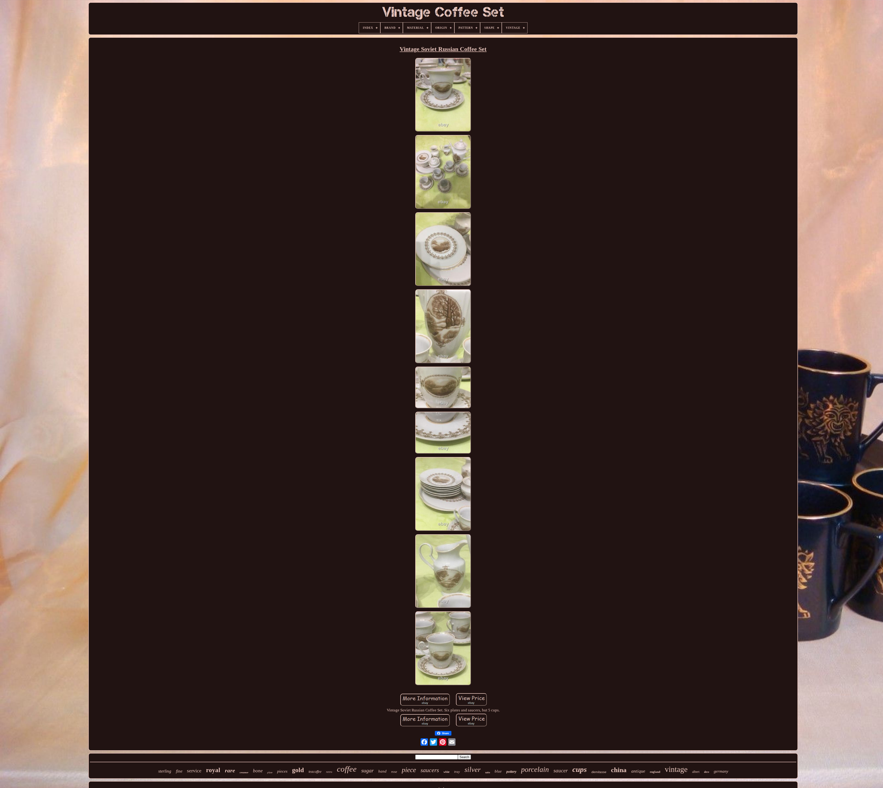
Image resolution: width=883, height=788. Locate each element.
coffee (347, 769)
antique (638, 771)
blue (498, 771)
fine (179, 771)
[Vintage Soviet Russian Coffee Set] (443, 95)
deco (706, 772)
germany (721, 771)
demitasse (598, 772)
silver (472, 769)
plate (269, 772)
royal (213, 770)
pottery (511, 772)
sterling (164, 771)
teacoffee (315, 772)
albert (696, 772)
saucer (560, 771)
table (487, 772)
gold (298, 770)
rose (394, 772)
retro (329, 772)
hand (382, 771)
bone (258, 771)
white (447, 772)
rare (230, 770)
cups (579, 769)
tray (457, 772)
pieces (282, 771)
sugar (367, 771)
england (655, 772)
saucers (430, 770)
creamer (244, 772)
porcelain (535, 769)
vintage (676, 769)
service (194, 771)
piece (409, 770)
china (619, 770)
